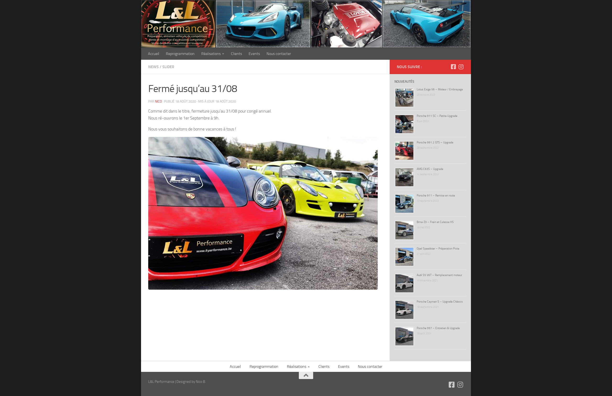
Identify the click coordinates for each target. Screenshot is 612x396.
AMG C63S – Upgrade (430, 169)
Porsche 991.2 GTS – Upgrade (435, 142)
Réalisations (211, 53)
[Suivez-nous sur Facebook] (453, 67)
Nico (158, 101)
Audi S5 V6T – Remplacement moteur (439, 275)
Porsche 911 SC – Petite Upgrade (437, 116)
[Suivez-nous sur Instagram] (461, 67)
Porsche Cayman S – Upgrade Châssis (440, 301)
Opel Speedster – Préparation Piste (438, 248)
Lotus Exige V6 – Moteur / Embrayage (440, 89)
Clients (236, 53)
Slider (168, 67)
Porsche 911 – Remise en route (436, 195)
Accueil (153, 53)
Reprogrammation (180, 53)
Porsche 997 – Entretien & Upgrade (438, 328)
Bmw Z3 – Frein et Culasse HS (435, 222)
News (153, 67)
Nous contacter (279, 53)
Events (254, 53)
